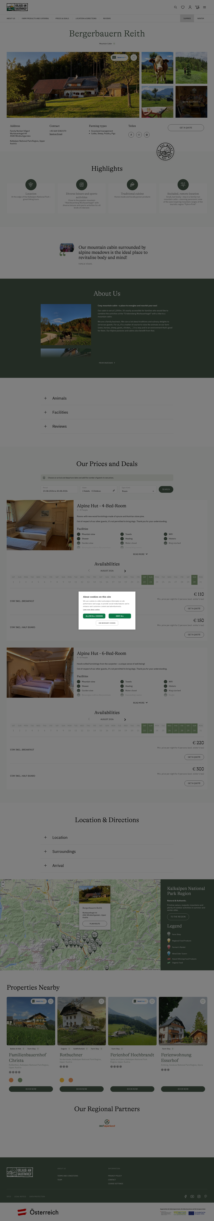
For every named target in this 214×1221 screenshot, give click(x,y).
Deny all (120, 616)
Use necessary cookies (107, 623)
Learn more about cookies (91, 609)
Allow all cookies (94, 616)
